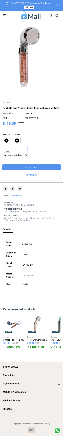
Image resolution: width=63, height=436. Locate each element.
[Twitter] (12, 188)
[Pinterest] (19, 188)
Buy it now (31, 175)
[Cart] (57, 15)
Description (8, 229)
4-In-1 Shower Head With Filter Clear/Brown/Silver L (37, 340)
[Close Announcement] (57, 5)
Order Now (29, 7)
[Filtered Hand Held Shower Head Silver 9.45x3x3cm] (13, 324)
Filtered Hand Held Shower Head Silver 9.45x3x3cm (13, 340)
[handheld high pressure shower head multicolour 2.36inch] (29, 57)
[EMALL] (31, 15)
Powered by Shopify (42, 424)
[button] (4, 15)
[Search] (50, 15)
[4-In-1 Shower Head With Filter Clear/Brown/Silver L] (37, 324)
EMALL (30, 424)
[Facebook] (5, 188)
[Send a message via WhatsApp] (57, 431)
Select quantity (11, 134)
